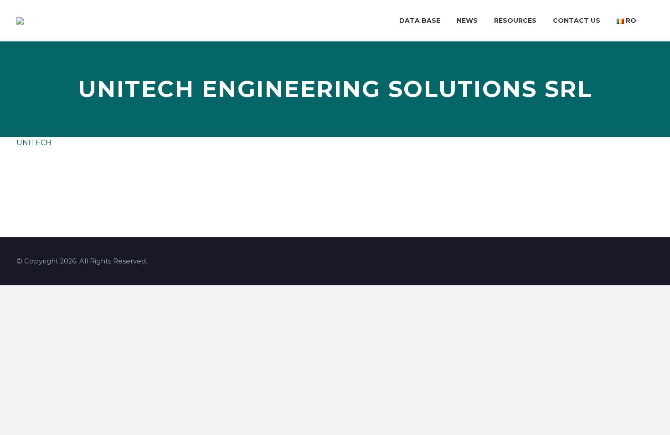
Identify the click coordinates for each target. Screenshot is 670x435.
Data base (419, 20)
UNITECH (34, 142)
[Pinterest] (49, 179)
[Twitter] (36, 179)
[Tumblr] (63, 179)
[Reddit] (90, 179)
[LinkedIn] (77, 179)
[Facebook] (22, 179)
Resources (515, 20)
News (467, 20)
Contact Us (576, 20)
